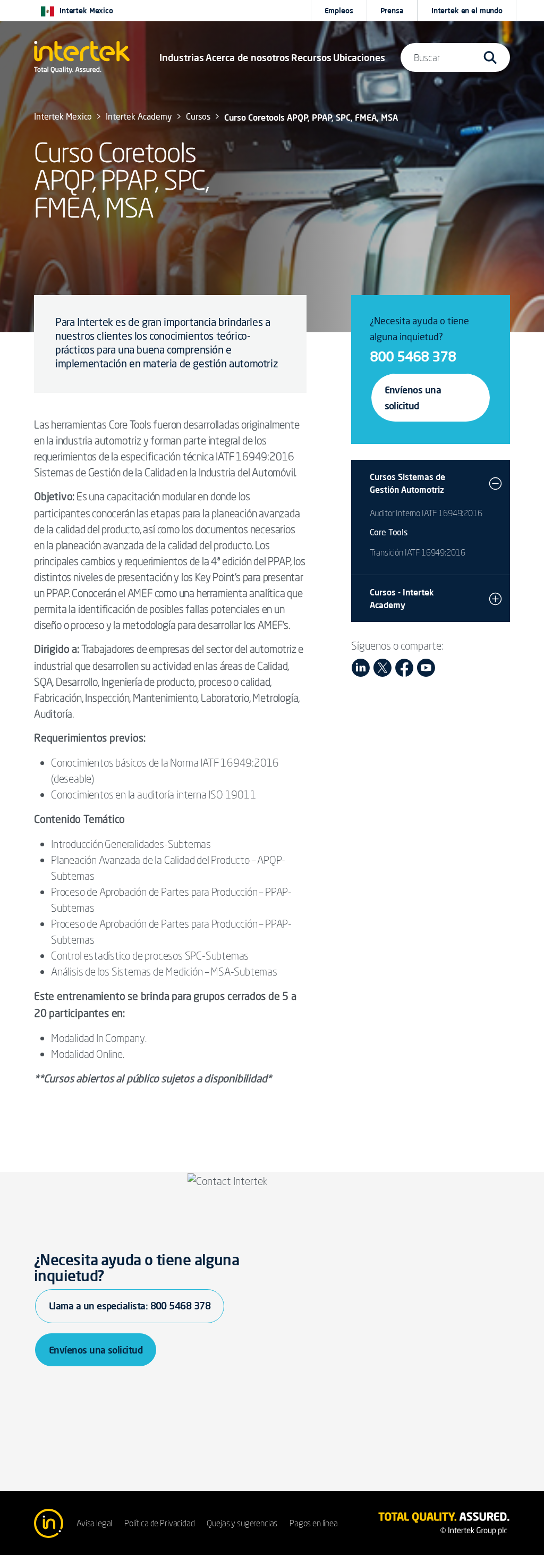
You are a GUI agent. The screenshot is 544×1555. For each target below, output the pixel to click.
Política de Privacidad (159, 1523)
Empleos (339, 10)
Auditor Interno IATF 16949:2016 (426, 513)
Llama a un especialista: (129, 1306)
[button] (181, 57)
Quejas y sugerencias (242, 1523)
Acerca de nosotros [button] (248, 57)
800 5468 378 (413, 356)
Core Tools (388, 533)
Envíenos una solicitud (413, 397)
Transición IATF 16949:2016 (417, 552)
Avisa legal (94, 1523)
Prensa (392, 10)
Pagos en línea (314, 1523)
